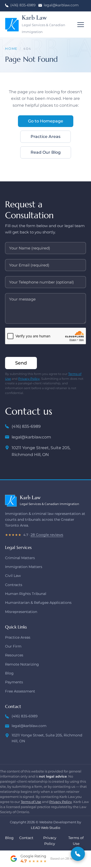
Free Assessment (20, 691)
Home (11, 49)
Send (21, 363)
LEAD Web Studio (45, 828)
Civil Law (13, 575)
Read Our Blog (46, 152)
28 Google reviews (47, 534)
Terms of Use (31, 802)
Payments (14, 682)
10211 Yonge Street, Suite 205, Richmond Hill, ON (41, 451)
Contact (26, 838)
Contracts (13, 584)
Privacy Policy (29, 379)
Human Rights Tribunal (25, 593)
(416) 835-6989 (22, 5)
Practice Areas (45, 136)
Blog (9, 673)
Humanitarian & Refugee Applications (38, 602)
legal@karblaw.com (61, 5)
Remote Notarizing (22, 664)
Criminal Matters (20, 558)
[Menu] (80, 24)
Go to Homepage (45, 121)
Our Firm (13, 646)
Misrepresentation (21, 611)
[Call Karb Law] (78, 854)
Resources (14, 655)
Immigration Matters (23, 566)
